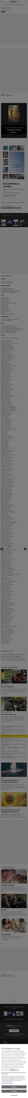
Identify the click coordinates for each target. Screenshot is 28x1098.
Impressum (17, 1070)
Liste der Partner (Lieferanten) (7, 1083)
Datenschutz (12, 1070)
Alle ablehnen (14, 1091)
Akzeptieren (14, 1086)
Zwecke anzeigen (14, 1095)
